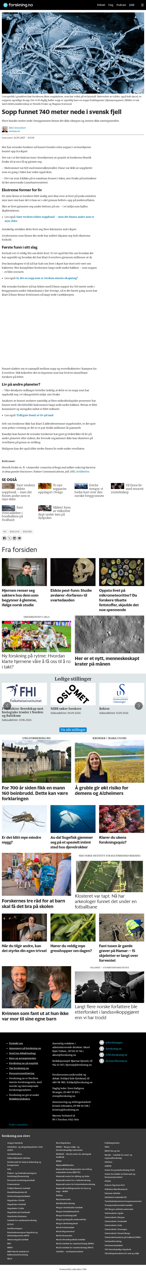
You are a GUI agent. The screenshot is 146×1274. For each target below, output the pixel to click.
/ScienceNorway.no (116, 1061)
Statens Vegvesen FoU (115, 1185)
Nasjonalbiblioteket (65, 1165)
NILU (9, 1258)
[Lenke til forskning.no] (46, 3)
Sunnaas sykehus (112, 1193)
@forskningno (114, 1042)
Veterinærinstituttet (114, 1245)
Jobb (131, 5)
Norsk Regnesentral (65, 1231)
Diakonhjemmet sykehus (18, 1158)
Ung (110, 5)
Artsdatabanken (14, 1154)
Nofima (59, 1195)
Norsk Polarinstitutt (65, 1227)
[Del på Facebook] (4, 538)
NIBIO (10, 1247)
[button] (7, 706)
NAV (9, 1243)
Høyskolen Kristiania (17, 1216)
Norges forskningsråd (66, 1215)
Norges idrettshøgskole (67, 1223)
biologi (14, 531)
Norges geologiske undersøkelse (71, 1219)
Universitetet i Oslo (113, 1225)
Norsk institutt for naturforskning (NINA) (75, 1243)
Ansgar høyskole (15, 1143)
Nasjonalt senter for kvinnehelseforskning (75, 1184)
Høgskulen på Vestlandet (18, 1212)
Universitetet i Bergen (115, 1217)
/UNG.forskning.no (116, 1054)
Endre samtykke (18, 1124)
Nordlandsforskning (65, 1203)
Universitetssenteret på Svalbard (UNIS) (123, 1237)
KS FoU (10, 1224)
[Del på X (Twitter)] (9, 538)
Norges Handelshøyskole (67, 1211)
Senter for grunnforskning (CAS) (120, 1170)
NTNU (59, 1161)
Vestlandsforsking (113, 1241)
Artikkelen (82, 471)
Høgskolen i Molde (16, 1200)
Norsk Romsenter (64, 1235)
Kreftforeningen (14, 1228)
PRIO (107, 1147)
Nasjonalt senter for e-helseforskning (73, 1180)
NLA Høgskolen (63, 1143)
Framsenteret (13, 1184)
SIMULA (108, 1162)
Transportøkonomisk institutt (118, 1205)
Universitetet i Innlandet (116, 1221)
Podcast (121, 5)
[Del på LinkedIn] (14, 538)
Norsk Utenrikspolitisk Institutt (70, 1239)
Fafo (9, 1169)
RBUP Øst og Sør (112, 1151)
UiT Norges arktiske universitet (119, 1209)
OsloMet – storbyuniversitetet (69, 1251)
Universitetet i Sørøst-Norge (117, 1233)
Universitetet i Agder (114, 1213)
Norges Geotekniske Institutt (69, 1207)
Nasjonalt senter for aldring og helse (72, 1176)
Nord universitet (63, 1199)
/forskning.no (114, 1048)
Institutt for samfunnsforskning (22, 1220)
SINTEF (108, 1166)
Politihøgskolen (112, 1143)
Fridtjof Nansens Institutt (18, 1188)
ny (4, 531)
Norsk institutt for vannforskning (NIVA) (74, 1247)
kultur (27, 531)
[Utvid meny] (142, 5)
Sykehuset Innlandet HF (116, 1197)
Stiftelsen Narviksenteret (116, 1189)
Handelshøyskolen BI (17, 1192)
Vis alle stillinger (73, 730)
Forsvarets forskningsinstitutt (21, 1180)
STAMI (108, 1181)
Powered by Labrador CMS (73, 1269)
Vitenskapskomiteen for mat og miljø (122, 1253)
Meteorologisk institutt (18, 1239)
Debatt (101, 5)
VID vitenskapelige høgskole (118, 1249)
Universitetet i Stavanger (116, 1229)
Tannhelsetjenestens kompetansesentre (123, 1201)
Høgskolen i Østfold (16, 1204)
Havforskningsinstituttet (18, 1196)
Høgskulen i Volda (15, 1208)
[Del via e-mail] (19, 538)
